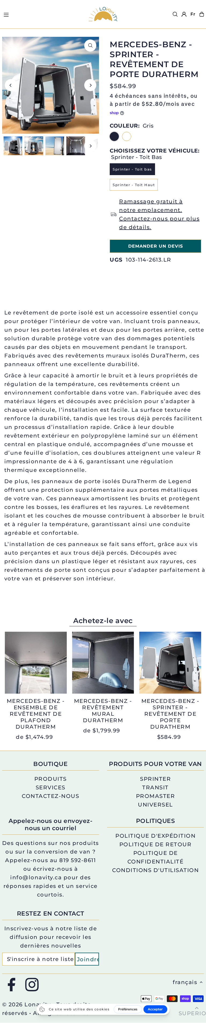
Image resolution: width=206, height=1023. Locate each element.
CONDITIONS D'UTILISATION (155, 870)
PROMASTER (155, 796)
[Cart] (202, 14)
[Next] (90, 85)
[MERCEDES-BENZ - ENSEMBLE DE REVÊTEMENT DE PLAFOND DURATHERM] (36, 663)
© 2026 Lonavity (26, 1004)
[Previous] (11, 85)
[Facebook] (11, 985)
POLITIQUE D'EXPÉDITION (155, 836)
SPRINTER (155, 779)
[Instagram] (32, 985)
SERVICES (50, 787)
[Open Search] (175, 14)
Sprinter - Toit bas (132, 169)
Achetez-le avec (103, 620)
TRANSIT (155, 787)
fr (193, 14)
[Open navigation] (42, 14)
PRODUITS (50, 779)
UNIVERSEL (155, 804)
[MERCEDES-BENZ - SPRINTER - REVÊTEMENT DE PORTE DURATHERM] (170, 663)
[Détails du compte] (184, 14)
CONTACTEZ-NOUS (50, 796)
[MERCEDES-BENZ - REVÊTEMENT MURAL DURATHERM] (103, 663)
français (185, 982)
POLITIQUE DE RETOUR (155, 844)
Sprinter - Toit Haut (134, 185)
